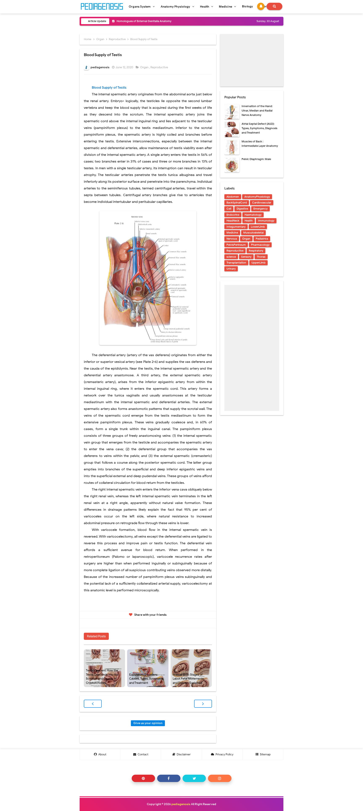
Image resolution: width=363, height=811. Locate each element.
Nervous (231, 238)
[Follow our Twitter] (194, 778)
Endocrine (232, 215)
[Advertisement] (251, 60)
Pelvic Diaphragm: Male (256, 159)
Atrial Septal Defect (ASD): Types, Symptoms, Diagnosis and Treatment (259, 128)
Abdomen (232, 196)
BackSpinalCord (236, 202)
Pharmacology (260, 245)
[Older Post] (203, 704)
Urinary (231, 268)
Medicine (232, 232)
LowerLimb (258, 226)
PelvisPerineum (236, 245)
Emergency (260, 208)
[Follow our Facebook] (168, 778)
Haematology (253, 215)
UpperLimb (258, 262)
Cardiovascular (261, 202)
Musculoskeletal (253, 232)
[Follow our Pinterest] (143, 778)
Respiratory (256, 250)
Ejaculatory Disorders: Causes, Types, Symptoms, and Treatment (146, 679)
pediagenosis (180, 804)
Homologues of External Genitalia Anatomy (144, 21)
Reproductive (159, 67)
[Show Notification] (260, 6)
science (231, 257)
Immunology (266, 220)
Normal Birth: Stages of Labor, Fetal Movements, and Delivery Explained (188, 679)
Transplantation (236, 262)
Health (249, 220)
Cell (228, 208)
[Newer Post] (93, 704)
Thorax (261, 257)
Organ (144, 67)
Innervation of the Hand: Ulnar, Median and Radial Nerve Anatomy (257, 110)
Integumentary (236, 226)
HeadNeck (232, 220)
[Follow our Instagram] (219, 778)
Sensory (246, 257)
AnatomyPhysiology (257, 196)
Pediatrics (262, 238)
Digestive (242, 208)
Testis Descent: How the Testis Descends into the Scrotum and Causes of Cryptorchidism (102, 677)
